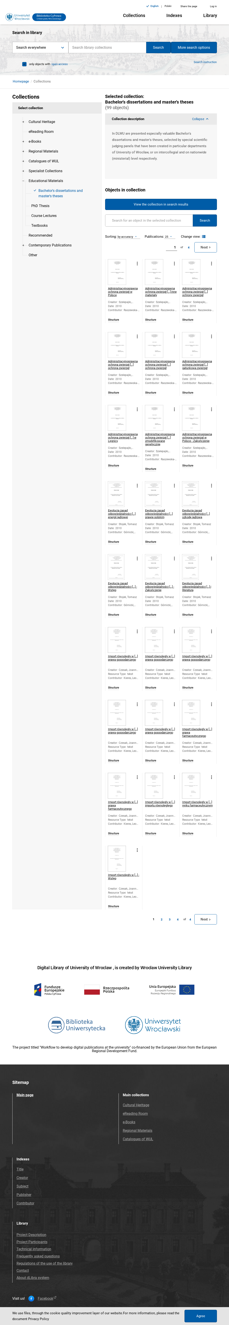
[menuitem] (42, 122)
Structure (113, 319)
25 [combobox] (166, 236)
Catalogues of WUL (138, 1139)
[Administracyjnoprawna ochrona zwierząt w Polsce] (121, 272)
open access (59, 64)
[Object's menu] (137, 264)
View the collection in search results (161, 204)
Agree (200, 1316)
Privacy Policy (38, 1319)
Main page (25, 1095)
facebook (45, 1298)
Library (210, 15)
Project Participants (32, 1242)
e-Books (129, 1122)
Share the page (188, 6)
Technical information (34, 1249)
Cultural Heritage (136, 1105)
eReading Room (135, 1113)
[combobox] (107, 47)
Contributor (25, 1203)
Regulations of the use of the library (45, 1263)
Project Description (31, 1235)
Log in (213, 6)
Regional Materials (137, 1130)
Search (158, 47)
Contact (23, 1270)
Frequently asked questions (38, 1256)
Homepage (21, 81)
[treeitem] (57, 122)
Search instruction (205, 62)
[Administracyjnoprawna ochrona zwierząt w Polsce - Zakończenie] (195, 418)
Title (20, 1169)
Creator (22, 1178)
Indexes (174, 15)
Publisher (24, 1195)
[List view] (203, 237)
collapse (198, 119)
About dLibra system (33, 1278)
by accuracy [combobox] (125, 236)
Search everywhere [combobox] (31, 47)
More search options (194, 47)
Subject (22, 1186)
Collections (134, 15)
